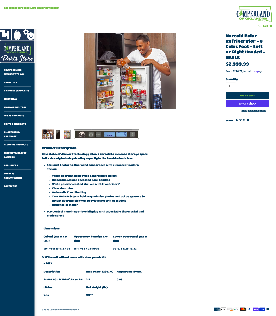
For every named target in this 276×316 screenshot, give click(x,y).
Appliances (11, 165)
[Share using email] (248, 120)
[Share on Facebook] (237, 120)
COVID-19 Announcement (13, 175)
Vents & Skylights (15, 124)
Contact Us (10, 186)
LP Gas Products (14, 115)
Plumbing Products (16, 144)
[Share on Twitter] (240, 120)
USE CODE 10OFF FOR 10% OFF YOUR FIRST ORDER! (31, 8)
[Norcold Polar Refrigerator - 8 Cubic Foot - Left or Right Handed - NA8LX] (130, 71)
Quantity (232, 79)
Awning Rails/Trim (15, 107)
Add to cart (247, 95)
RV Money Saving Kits (16, 90)
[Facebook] (268, 309)
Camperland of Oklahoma (64, 309)
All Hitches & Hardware (12, 134)
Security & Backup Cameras (15, 155)
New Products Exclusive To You (14, 72)
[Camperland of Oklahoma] (17, 46)
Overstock (10, 82)
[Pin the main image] (244, 120)
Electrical (10, 99)
